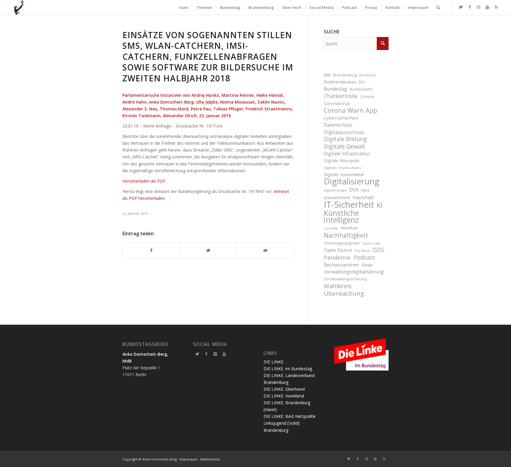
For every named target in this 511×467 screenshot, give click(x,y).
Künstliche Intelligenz (341, 216)
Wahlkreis (338, 286)
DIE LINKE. (273, 362)
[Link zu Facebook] (469, 7)
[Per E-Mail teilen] (265, 250)
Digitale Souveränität (344, 174)
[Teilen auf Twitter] (208, 250)
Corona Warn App (350, 110)
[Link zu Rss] (496, 7)
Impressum (189, 459)
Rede (367, 265)
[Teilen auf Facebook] (151, 250)
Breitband (367, 75)
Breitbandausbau (340, 82)
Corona (367, 96)
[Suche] (438, 7)
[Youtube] (224, 354)
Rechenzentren (341, 264)
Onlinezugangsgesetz (342, 243)
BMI (327, 75)
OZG (378, 250)
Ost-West (362, 250)
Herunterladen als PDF (144, 181)
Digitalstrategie (335, 190)
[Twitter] (197, 354)
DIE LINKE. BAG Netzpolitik (289, 416)
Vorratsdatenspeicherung (345, 278)
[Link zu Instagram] (478, 7)
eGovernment (337, 197)
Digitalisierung (351, 181)
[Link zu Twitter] (460, 7)
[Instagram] (215, 354)
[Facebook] (206, 354)
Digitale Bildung (345, 139)
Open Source (338, 250)
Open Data (371, 243)
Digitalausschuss (344, 132)
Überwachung (344, 293)
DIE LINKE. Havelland (283, 396)
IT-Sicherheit (349, 204)
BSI (362, 82)
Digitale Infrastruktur (347, 153)
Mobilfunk (349, 228)
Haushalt (363, 197)
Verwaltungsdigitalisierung (354, 271)
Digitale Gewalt (344, 146)
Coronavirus (337, 103)
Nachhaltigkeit (346, 235)
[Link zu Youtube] (487, 7)
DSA (353, 189)
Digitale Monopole (341, 160)
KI (379, 205)
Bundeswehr (361, 89)
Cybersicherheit (341, 118)
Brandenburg (345, 75)
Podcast (364, 257)
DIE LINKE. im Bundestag (287, 368)
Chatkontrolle (341, 96)
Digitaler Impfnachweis (342, 167)
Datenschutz (338, 124)
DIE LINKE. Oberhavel (284, 389)
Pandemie (337, 257)
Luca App (331, 228)
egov (365, 190)
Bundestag (335, 89)
